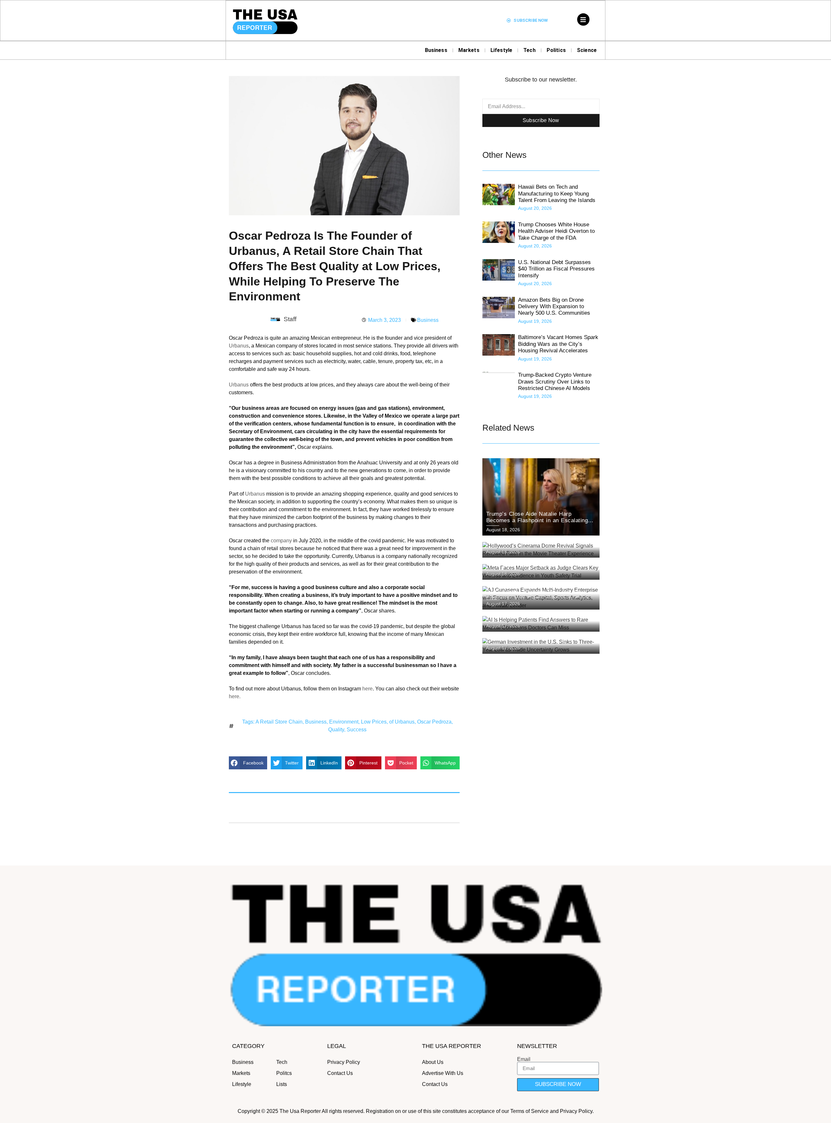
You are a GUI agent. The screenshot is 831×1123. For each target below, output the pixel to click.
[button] (248, 762)
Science (587, 50)
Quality (336, 729)
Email (523, 1059)
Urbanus (239, 345)
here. (235, 696)
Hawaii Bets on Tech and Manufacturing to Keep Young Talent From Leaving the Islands (556, 193)
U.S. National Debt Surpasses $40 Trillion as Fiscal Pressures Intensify (556, 269)
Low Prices (374, 722)
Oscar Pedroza (434, 722)
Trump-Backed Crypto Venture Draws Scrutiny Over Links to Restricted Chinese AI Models (554, 381)
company (281, 540)
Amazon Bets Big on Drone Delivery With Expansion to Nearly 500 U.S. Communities (554, 306)
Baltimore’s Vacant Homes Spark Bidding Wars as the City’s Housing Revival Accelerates (558, 344)
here (367, 688)
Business (436, 50)
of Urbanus (402, 722)
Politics (556, 50)
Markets (468, 50)
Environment (343, 722)
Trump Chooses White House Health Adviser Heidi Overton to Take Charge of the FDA (556, 231)
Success (356, 729)
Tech (529, 50)
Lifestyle (501, 50)
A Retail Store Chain (279, 722)
